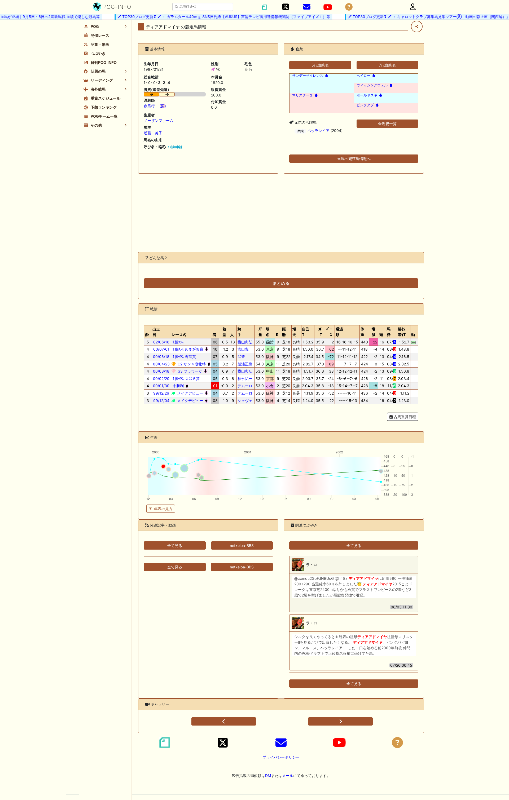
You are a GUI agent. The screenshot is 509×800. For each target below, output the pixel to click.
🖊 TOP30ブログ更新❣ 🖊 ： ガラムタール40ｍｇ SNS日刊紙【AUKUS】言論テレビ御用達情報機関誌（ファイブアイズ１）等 (214, 16)
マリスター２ (302, 95)
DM (268, 775)
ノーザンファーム (158, 120)
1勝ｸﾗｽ (178, 342)
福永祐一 (245, 378)
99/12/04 (161, 400)
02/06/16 (161, 342)
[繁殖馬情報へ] (326, 76)
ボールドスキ (367, 95)
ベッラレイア (318, 130)
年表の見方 (163, 508)
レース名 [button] (179, 334)
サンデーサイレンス (307, 76)
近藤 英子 (153, 133)
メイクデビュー (189, 393)
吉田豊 (243, 349)
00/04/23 (161, 364)
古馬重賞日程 (404, 416)
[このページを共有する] (417, 26)
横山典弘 (245, 342)
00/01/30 (161, 385)
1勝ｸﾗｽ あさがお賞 (187, 349)
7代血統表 (387, 65)
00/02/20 (161, 378)
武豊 (241, 356)
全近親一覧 (387, 123)
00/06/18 (161, 356)
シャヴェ (245, 400)
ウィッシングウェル (372, 85)
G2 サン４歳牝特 (191, 364)
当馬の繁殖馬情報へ (354, 158)
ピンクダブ (365, 105)
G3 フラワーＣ (189, 371)
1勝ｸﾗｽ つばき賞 (186, 378)
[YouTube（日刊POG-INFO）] (327, 7)
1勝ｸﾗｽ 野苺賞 (184, 356)
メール (287, 775)
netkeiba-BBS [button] (242, 545)
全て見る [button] (174, 545)
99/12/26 (161, 393)
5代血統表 (320, 65)
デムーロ (245, 385)
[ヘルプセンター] (349, 7)
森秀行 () (155, 106)
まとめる (281, 283)
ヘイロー (363, 76)
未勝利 (178, 385)
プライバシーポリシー (281, 757)
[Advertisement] (281, 213)
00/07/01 (161, 349)
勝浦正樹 (245, 364)
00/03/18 (161, 371)
